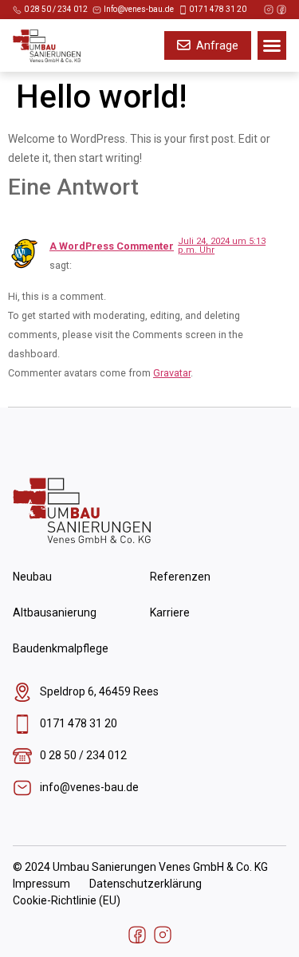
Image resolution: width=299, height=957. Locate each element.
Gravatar (172, 373)
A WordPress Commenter (111, 246)
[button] (272, 45)
